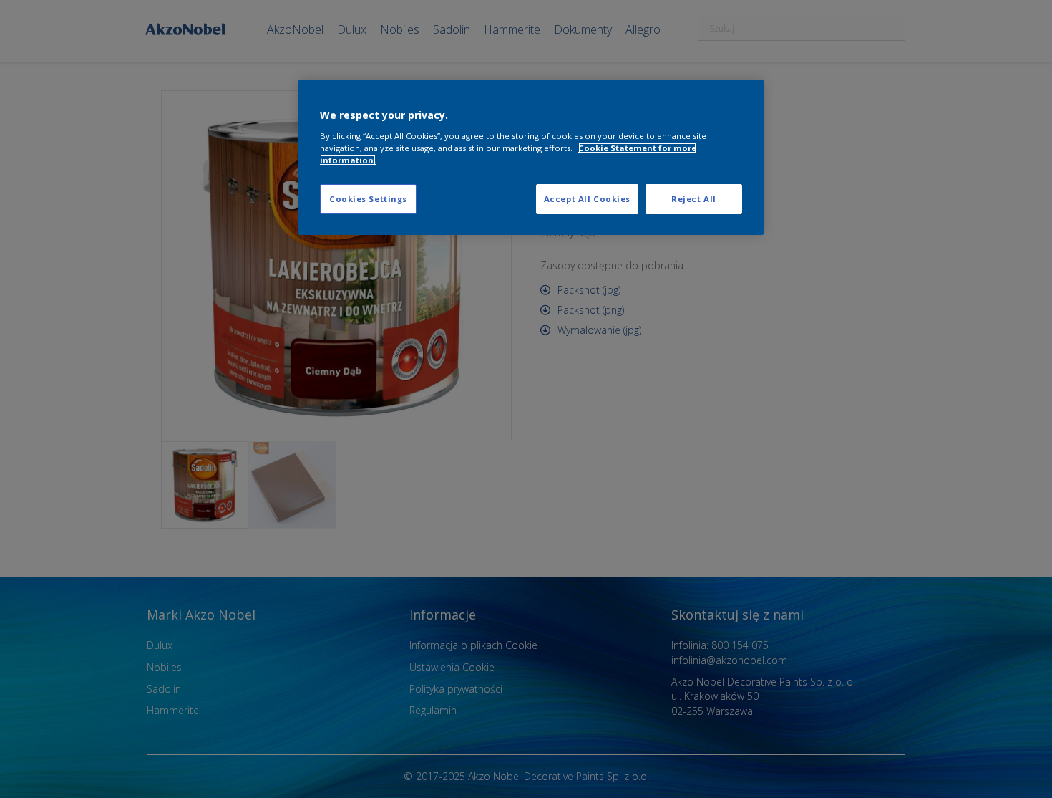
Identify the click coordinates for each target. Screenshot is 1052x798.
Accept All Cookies (587, 198)
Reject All (693, 198)
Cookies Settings (368, 198)
